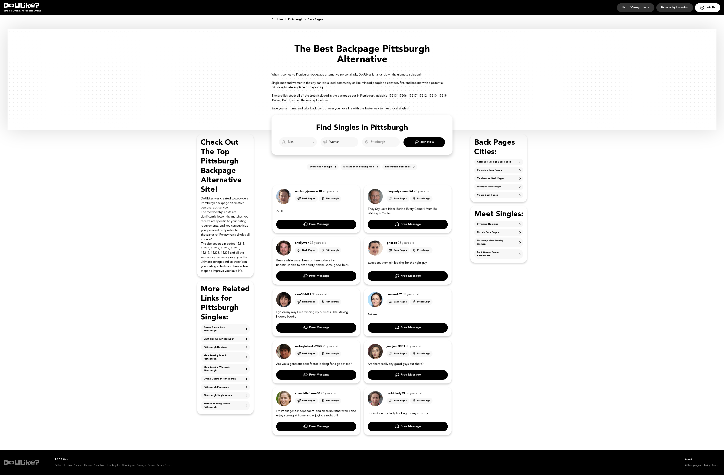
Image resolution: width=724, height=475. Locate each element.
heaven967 (394, 294)
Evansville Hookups (321, 167)
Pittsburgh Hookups (215, 347)
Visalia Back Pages (487, 195)
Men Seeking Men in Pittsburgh (215, 357)
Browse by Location (674, 7)
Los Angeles (113, 465)
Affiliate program (693, 465)
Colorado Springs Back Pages (494, 162)
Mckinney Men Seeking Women (490, 242)
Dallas (58, 465)
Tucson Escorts (165, 465)
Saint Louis (100, 465)
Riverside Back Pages (489, 170)
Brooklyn (141, 465)
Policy (707, 465)
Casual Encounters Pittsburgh (214, 329)
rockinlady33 (396, 393)
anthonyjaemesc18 (308, 191)
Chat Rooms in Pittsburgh (219, 339)
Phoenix (88, 465)
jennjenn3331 (396, 346)
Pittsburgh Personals (216, 387)
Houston (67, 465)
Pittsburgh (332, 199)
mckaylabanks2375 (308, 346)
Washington (128, 465)
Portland (78, 465)
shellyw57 (302, 242)
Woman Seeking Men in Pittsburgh (217, 405)
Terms (715, 465)
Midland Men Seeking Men (358, 167)
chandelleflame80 (307, 393)
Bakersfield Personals (398, 167)
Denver (151, 465)
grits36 (392, 242)
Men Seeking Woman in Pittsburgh (217, 369)
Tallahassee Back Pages (491, 178)
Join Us (710, 7)
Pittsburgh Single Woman (218, 395)
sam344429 (303, 294)
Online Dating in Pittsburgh (220, 379)
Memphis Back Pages (489, 187)
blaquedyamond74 (400, 191)
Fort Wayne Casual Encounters (488, 254)
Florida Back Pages (488, 232)
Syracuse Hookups (487, 224)
